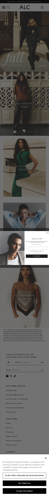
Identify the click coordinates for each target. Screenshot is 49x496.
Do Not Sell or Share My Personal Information (24, 475)
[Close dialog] (47, 232)
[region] (24, 475)
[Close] (46, 458)
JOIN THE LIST (36, 256)
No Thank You (24, 483)
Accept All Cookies (24, 491)
